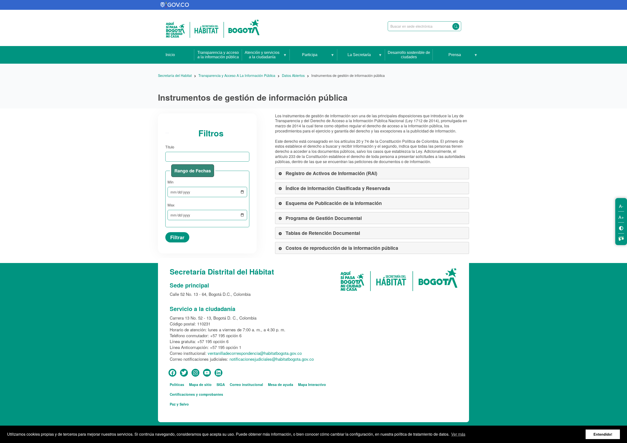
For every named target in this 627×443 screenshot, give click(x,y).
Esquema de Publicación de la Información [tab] (334, 203)
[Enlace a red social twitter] (184, 373)
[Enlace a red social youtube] (207, 373)
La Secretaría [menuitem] (354, 58)
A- (621, 206)
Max (171, 204)
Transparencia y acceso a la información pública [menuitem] (218, 54)
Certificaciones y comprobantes (196, 394)
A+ (621, 217)
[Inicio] (212, 27)
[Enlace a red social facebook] (172, 373)
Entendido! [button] (602, 434)
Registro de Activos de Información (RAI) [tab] (331, 173)
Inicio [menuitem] (170, 55)
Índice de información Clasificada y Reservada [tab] (338, 188)
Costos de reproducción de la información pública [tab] (342, 247)
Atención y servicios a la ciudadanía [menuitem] (260, 57)
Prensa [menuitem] (447, 58)
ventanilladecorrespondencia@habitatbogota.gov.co (255, 353)
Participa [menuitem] (304, 58)
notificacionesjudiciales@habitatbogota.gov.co (271, 359)
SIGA (221, 384)
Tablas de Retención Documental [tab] (323, 232)
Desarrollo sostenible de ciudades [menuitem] (409, 54)
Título (169, 146)
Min (170, 181)
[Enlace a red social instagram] (195, 373)
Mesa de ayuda (280, 384)
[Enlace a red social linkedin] (218, 373)
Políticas (177, 384)
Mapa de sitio (200, 384)
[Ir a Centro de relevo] (621, 237)
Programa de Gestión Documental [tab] (324, 218)
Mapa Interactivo (312, 384)
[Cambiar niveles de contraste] (621, 227)
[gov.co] (175, 5)
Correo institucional (246, 384)
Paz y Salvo (179, 404)
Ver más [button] (458, 434)
